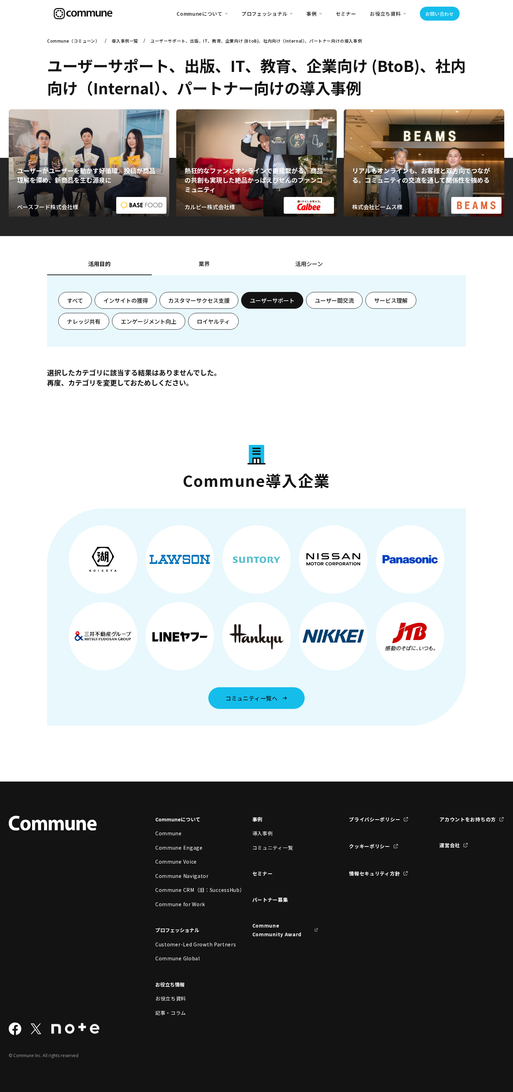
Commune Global (177, 958)
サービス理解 (391, 300)
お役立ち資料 (170, 998)
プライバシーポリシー (374, 819)
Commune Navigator (182, 875)
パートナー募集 (270, 899)
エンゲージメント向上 (149, 321)
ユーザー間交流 (334, 300)
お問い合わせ (439, 13)
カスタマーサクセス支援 (199, 300)
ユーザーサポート (272, 300)
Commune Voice (176, 861)
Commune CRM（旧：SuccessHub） (188, 889)
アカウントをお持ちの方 (467, 819)
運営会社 (449, 845)
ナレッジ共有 (84, 321)
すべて (75, 300)
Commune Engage (179, 847)
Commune (168, 833)
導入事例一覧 (125, 41)
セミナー (346, 13)
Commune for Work (180, 904)
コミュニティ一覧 (272, 847)
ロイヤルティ (213, 321)
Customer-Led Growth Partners (188, 944)
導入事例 (262, 833)
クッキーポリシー (369, 846)
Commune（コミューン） (73, 41)
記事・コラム (170, 1012)
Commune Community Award (277, 930)
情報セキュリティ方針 (374, 873)
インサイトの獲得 (125, 300)
